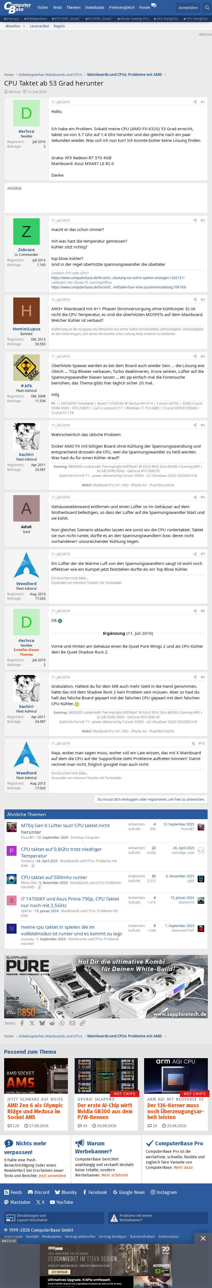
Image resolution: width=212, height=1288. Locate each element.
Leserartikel (39, 26)
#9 (203, 677)
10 (154, 1126)
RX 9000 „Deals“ (100, 19)
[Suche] (207, 8)
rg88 (190, 880)
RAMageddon (37, 19)
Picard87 (28, 837)
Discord (41, 1192)
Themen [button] (74, 7)
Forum (144, 7)
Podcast (13, 19)
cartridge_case (183, 852)
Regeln (59, 26)
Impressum (13, 1236)
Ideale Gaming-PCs (134, 19)
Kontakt (32, 1236)
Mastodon (20, 1202)
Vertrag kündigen (112, 1236)
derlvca (14, 91)
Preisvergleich (121, 7)
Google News (132, 1192)
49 (84, 1126)
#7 (203, 554)
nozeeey (27, 939)
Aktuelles (13, 26)
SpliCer (26, 911)
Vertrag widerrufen (80, 1236)
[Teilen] (195, 102)
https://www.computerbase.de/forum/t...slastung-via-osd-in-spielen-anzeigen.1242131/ (117, 277)
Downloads (94, 7)
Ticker (43, 7)
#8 (203, 611)
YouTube (64, 1202)
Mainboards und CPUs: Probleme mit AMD (71, 885)
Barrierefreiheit (142, 1236)
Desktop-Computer (85, 837)
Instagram (167, 1192)
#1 (203, 102)
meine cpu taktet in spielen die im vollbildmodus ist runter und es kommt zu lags (71, 930)
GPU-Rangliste (167, 19)
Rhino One (29, 882)
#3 (203, 299)
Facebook (97, 1192)
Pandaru (27, 861)
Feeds (16, 1192)
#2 (203, 220)
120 (15, 1126)
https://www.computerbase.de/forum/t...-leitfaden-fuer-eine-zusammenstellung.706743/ (118, 287)
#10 (202, 743)
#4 (203, 356)
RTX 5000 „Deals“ (68, 19)
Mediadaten (51, 1236)
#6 (203, 497)
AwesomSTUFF (182, 930)
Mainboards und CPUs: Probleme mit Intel (69, 863)
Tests (57, 7)
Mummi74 (186, 902)
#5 (203, 425)
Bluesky (69, 1192)
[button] (24, 26)
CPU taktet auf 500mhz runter (54, 877)
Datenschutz (168, 1236)
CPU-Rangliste (197, 19)
